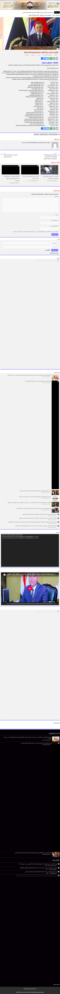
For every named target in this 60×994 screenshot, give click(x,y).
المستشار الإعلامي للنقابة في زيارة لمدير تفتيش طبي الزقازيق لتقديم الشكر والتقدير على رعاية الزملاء (29, 375)
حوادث (53, 15)
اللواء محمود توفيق (52, 134)
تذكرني (47, 250)
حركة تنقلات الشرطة (44, 134)
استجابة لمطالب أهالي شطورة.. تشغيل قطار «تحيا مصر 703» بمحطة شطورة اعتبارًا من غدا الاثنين (36, 526)
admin (56, 55)
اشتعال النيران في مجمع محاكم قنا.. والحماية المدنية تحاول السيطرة (11, 178)
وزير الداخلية (37, 134)
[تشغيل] (57, 603)
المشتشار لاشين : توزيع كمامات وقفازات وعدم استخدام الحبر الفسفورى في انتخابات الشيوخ (50, 156)
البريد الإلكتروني (54, 220)
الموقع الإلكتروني (54, 226)
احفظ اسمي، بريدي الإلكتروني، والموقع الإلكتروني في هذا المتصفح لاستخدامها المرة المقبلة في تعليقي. (35, 231)
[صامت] (5, 603)
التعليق (56, 196)
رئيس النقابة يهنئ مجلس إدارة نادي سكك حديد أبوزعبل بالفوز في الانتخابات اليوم (34, 508)
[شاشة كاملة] (3, 603)
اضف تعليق (33, 55)
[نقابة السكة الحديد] (30, 5)
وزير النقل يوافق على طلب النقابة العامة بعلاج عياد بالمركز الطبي (41, 872)
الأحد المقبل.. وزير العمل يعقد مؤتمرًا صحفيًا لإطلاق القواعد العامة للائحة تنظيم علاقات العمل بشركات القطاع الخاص (32, 522)
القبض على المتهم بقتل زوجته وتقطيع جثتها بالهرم (50, 177)
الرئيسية (58, 15)
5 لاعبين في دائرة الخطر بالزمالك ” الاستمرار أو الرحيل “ (10, 155)
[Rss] (31, 990)
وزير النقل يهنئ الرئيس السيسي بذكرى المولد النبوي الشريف (38, 381)
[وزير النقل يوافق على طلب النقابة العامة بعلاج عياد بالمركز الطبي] (58, 871)
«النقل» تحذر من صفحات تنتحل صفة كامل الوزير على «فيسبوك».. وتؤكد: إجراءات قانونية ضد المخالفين (29, 502)
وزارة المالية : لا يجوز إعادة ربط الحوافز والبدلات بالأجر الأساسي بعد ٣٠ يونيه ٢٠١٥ (38, 864)
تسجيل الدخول (56, 984)
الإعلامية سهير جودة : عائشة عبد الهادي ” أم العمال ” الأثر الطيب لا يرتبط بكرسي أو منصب (38, 518)
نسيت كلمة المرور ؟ (54, 253)
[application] (30, 550)
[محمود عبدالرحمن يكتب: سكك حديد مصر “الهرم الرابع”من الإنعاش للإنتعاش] (58, 868)
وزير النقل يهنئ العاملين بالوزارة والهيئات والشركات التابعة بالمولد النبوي (35, 491)
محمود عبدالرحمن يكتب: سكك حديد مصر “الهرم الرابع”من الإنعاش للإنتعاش (38, 868)
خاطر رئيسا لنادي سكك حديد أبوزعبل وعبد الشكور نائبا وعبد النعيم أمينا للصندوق (40, 514)
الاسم (56, 215)
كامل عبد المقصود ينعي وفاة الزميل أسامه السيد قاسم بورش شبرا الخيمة (38, 12)
